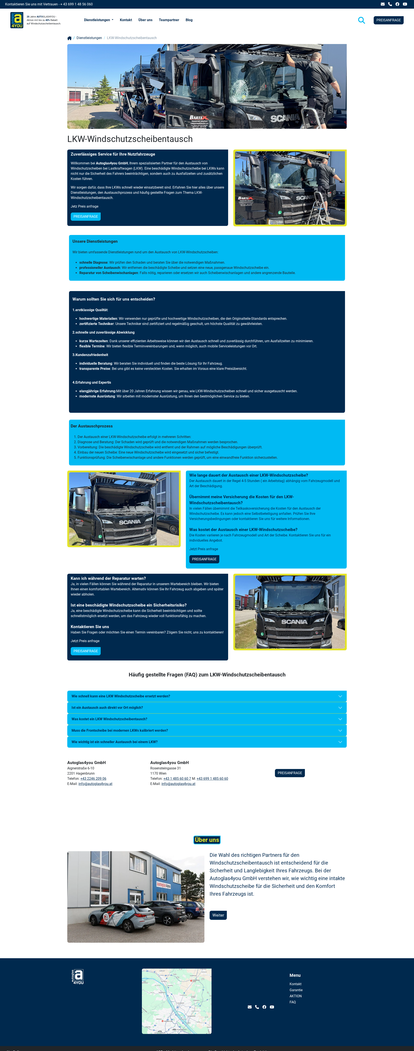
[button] (98, 20)
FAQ (291, 1002)
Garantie (291, 990)
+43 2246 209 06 (93, 779)
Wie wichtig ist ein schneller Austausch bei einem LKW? (115, 742)
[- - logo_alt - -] (77, 1006)
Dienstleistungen (89, 38)
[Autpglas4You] (69, 38)
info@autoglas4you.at (95, 784)
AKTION (291, 996)
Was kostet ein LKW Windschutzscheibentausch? (109, 719)
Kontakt (291, 984)
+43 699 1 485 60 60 (212, 779)
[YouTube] (405, 4)
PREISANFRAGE (388, 20)
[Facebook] (397, 4)
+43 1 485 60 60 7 (177, 779)
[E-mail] (382, 4)
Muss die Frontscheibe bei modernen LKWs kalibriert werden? (120, 730)
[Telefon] (390, 4)
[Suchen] (361, 20)
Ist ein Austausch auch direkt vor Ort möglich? (107, 708)
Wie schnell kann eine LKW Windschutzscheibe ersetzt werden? (121, 696)
